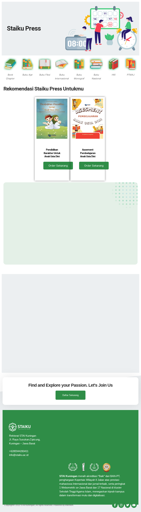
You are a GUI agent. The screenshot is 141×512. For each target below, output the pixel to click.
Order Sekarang (58, 165)
